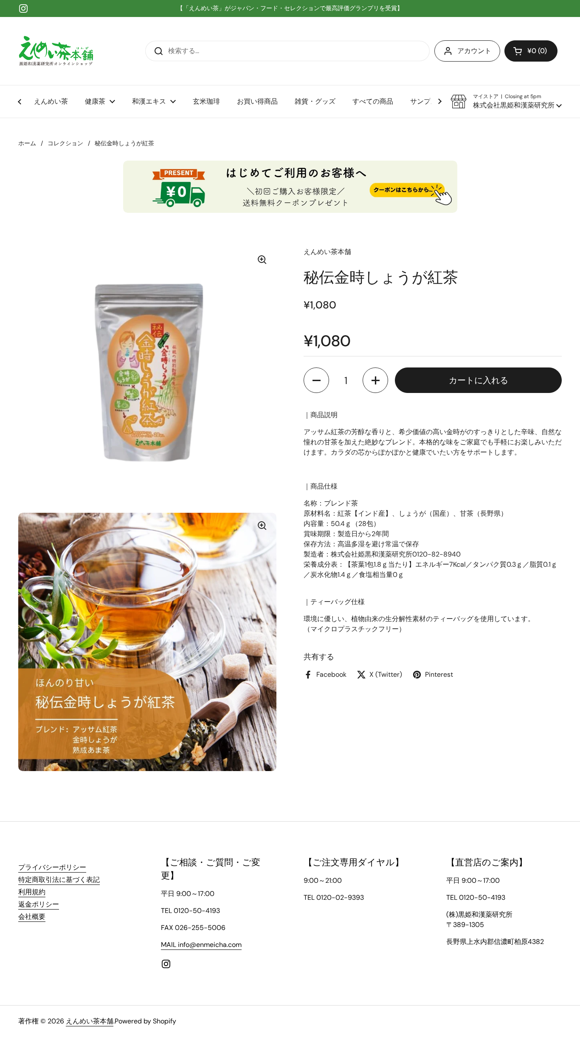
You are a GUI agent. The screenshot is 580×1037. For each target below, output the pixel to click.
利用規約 (31, 891)
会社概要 (31, 916)
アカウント (474, 50)
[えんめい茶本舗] (56, 51)
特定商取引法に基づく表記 (59, 879)
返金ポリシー (38, 904)
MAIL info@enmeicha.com (201, 944)
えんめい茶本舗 (89, 1021)
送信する (156, 50)
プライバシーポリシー (52, 867)
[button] (530, 51)
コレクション (65, 143)
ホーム (27, 143)
